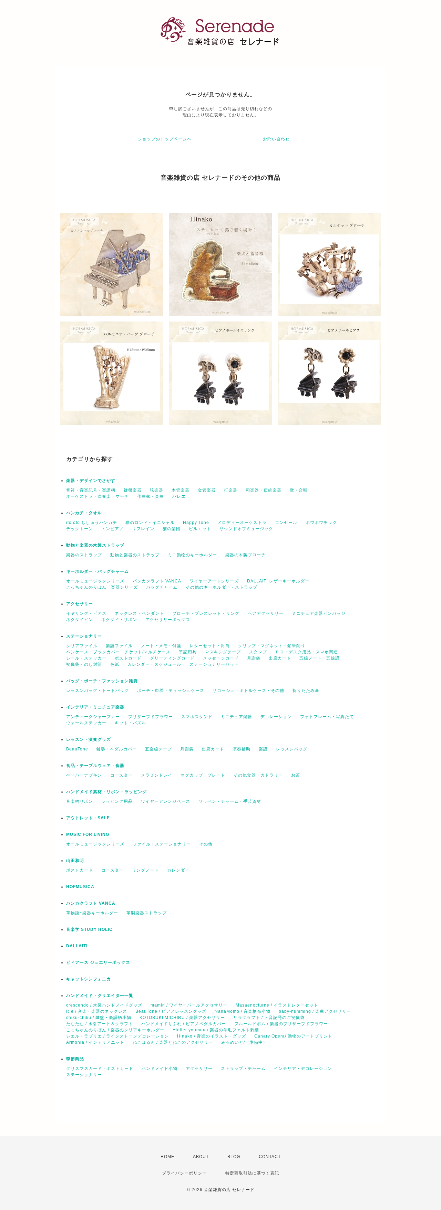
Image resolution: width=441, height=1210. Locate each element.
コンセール (286, 522)
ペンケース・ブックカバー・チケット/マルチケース (118, 652)
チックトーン (79, 528)
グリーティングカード (172, 658)
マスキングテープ (223, 652)
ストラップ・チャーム (243, 1068)
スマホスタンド (197, 716)
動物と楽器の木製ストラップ (95, 545)
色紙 (114, 664)
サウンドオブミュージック (246, 528)
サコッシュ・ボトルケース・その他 (248, 690)
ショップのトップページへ (165, 139)
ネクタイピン (79, 619)
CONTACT (270, 1156)
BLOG (233, 1156)
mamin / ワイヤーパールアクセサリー (189, 1005)
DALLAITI (77, 946)
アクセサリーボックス (167, 619)
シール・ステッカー (86, 658)
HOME (167, 1156)
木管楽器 (180, 490)
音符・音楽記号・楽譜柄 (90, 490)
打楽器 (230, 490)
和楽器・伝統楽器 (263, 490)
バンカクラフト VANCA (157, 581)
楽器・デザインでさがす (90, 480)
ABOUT (201, 1156)
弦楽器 (156, 490)
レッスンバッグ (291, 749)
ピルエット (200, 528)
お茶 (295, 775)
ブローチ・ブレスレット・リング (205, 613)
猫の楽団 (172, 528)
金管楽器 (207, 490)
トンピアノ (112, 528)
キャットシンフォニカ (88, 979)
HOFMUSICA (80, 886)
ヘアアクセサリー (266, 613)
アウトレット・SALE (88, 818)
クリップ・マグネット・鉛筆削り (271, 645)
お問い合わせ (276, 139)
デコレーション (276, 716)
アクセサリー (79, 603)
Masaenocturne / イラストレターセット (277, 1005)
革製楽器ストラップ (146, 913)
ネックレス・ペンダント (139, 613)
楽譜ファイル (119, 645)
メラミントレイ (156, 775)
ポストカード (128, 658)
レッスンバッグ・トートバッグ (97, 690)
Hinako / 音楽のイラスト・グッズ (211, 1036)
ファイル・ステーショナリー (162, 844)
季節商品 (75, 1058)
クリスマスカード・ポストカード (99, 1068)
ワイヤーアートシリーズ (214, 581)
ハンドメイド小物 (159, 1068)
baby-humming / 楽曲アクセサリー (315, 1011)
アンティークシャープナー (93, 716)
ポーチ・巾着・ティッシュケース (170, 690)
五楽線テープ (158, 749)
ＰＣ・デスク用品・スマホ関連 (306, 652)
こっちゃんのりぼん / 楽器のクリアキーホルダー (115, 1030)
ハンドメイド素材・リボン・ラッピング (106, 791)
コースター (121, 775)
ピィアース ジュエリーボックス (98, 962)
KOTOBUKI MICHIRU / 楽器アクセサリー (182, 1017)
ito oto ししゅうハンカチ (91, 522)
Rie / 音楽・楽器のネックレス (96, 1011)
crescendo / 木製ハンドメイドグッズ (104, 1005)
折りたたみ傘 (306, 690)
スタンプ (258, 652)
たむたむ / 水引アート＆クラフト (99, 1023)
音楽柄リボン (79, 801)
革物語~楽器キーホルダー (92, 913)
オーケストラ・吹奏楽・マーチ (97, 496)
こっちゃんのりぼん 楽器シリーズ (102, 587)
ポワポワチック (321, 522)
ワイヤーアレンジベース (165, 801)
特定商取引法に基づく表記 (252, 1173)
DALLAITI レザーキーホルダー (278, 581)
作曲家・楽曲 (150, 496)
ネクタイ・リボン (119, 619)
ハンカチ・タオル (84, 513)
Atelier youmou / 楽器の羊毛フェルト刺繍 (216, 1030)
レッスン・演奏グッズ (88, 739)
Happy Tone (196, 522)
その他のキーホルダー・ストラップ (221, 587)
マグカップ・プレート (203, 775)
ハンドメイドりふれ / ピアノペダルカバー (183, 1023)
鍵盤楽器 (133, 490)
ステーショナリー (84, 636)
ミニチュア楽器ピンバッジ (319, 613)
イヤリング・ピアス (86, 613)
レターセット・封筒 (209, 645)
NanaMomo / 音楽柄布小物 (242, 1011)
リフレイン (143, 528)
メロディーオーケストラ (242, 522)
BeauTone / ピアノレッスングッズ (170, 1011)
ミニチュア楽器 (236, 716)
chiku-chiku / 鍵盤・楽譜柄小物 (98, 1017)
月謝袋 (253, 658)
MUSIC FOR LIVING (87, 834)
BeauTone (77, 749)
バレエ (179, 496)
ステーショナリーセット (214, 664)
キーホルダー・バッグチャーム (97, 571)
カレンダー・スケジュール (154, 664)
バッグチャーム (161, 587)
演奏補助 (241, 749)
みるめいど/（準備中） (244, 1042)
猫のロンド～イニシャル (150, 522)
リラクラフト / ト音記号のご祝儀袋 (269, 1017)
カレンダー (178, 870)
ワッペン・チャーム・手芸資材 (229, 801)
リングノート (145, 870)
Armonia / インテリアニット (95, 1042)
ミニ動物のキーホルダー (192, 555)
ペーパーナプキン (84, 775)
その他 (206, 844)
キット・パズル (130, 722)
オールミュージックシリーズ (95, 581)
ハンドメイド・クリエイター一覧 (99, 995)
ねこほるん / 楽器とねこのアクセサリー (173, 1042)
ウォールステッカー (86, 722)
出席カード (280, 658)
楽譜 (263, 749)
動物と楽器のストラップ (135, 555)
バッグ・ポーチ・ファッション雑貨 (102, 680)
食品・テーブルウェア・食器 (95, 765)
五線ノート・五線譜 (319, 658)
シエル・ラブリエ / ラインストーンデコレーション (117, 1036)
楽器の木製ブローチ (245, 555)
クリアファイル (82, 645)
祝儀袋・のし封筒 (84, 664)
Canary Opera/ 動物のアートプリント (293, 1036)
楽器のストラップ (84, 555)
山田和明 (75, 860)
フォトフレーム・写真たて (327, 716)
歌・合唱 (299, 490)
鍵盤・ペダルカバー (116, 749)
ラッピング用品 (117, 801)
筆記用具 (188, 652)
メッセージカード (221, 658)
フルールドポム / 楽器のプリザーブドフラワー (281, 1023)
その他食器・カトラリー (258, 775)
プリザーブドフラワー (150, 716)
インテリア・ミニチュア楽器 (95, 707)
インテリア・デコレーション (303, 1068)
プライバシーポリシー (184, 1173)
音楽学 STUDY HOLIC (89, 929)
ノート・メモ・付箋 (161, 645)
